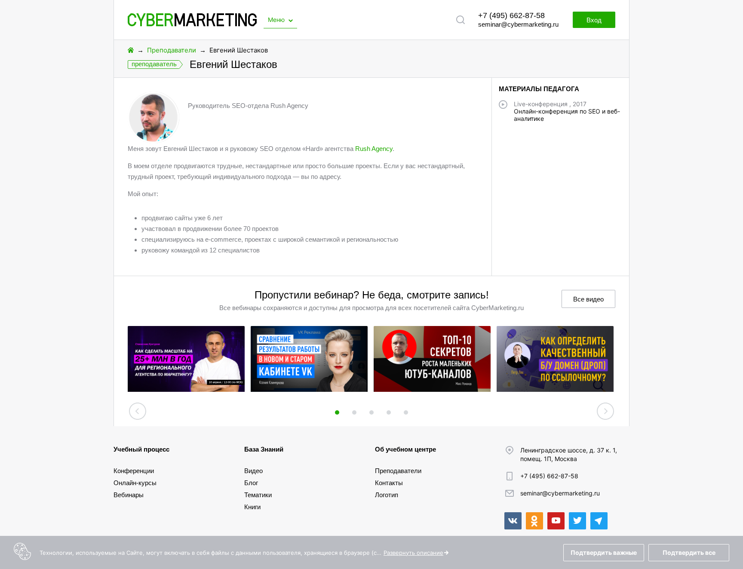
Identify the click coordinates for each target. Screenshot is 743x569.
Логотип (386, 494)
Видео (253, 470)
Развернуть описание (413, 552)
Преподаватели (171, 50)
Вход (594, 20)
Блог (251, 482)
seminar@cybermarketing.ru (518, 24)
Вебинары (129, 494)
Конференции (134, 470)
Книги (252, 507)
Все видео (588, 299)
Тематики (258, 494)
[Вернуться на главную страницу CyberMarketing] (192, 24)
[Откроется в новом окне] (513, 520)
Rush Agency (374, 148)
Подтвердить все (689, 552)
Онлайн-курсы (135, 482)
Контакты (389, 482)
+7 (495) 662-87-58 (511, 15)
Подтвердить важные (604, 552)
